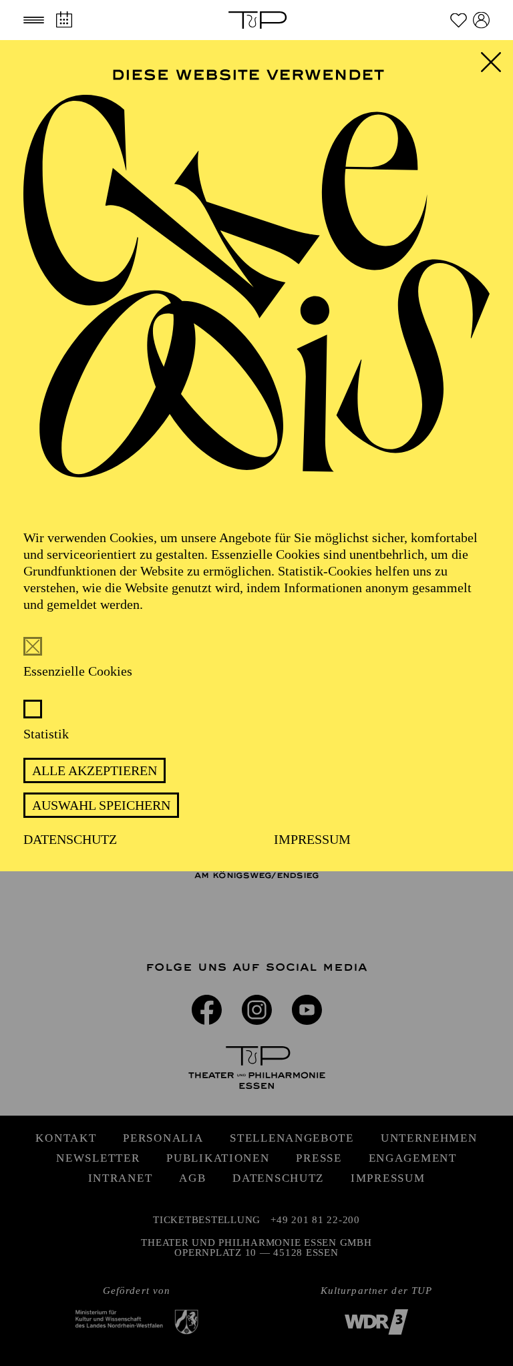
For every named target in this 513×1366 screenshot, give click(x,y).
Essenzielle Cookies (77, 671)
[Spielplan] (63, 19)
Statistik (46, 733)
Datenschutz (70, 839)
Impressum (312, 839)
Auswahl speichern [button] (101, 805)
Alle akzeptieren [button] (94, 770)
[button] (33, 20)
